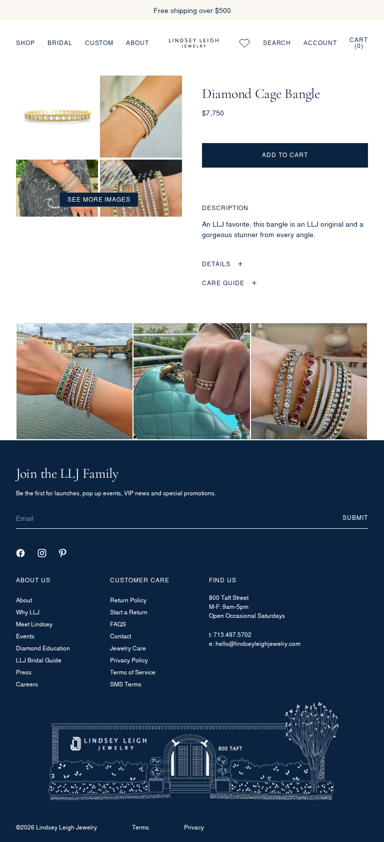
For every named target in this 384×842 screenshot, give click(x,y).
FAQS (118, 624)
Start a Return (129, 612)
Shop (25, 43)
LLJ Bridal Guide (39, 660)
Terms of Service (133, 672)
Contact (120, 636)
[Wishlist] (244, 43)
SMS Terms (126, 684)
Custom (99, 43)
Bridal (60, 43)
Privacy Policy (129, 660)
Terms (140, 827)
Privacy (194, 827)
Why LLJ (28, 612)
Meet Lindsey (34, 624)
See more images (99, 199)
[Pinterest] (62, 553)
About (137, 43)
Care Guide (223, 283)
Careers (27, 684)
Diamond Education (43, 648)
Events (25, 636)
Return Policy (128, 600)
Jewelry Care (128, 648)
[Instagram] (42, 553)
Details (216, 264)
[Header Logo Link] (193, 43)
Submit (355, 517)
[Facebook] (20, 553)
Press (24, 672)
